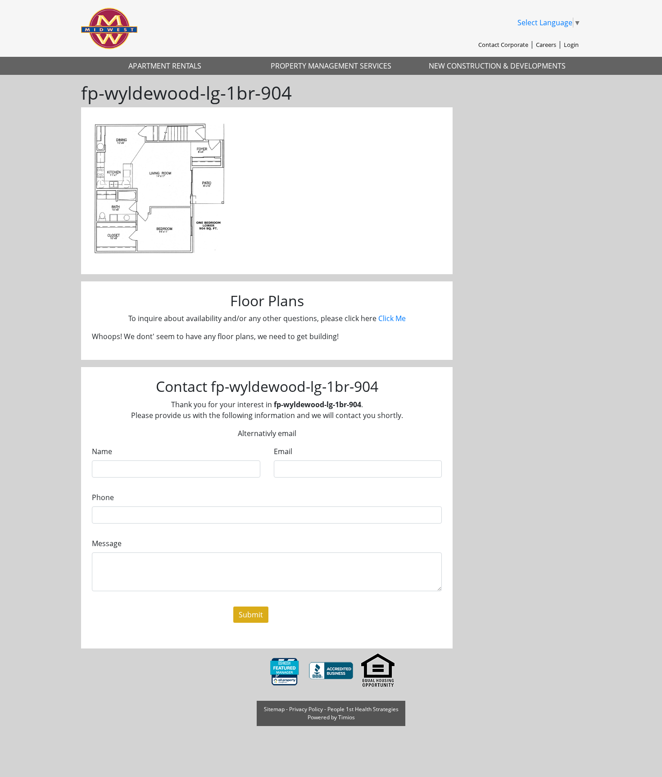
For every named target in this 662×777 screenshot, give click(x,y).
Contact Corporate (503, 45)
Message (107, 543)
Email (283, 451)
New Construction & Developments (497, 66)
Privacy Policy (306, 709)
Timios (346, 717)
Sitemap (274, 709)
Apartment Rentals (164, 66)
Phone (103, 497)
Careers (546, 45)
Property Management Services (331, 66)
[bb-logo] (331, 670)
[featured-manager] (285, 670)
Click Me (392, 318)
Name (102, 451)
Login (571, 45)
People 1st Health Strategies (363, 709)
